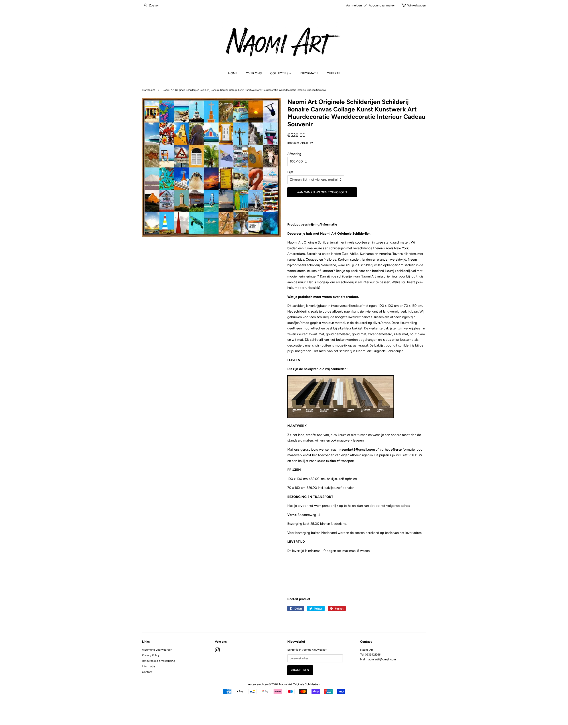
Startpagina (148, 89)
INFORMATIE (309, 73)
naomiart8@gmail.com (357, 450)
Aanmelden (354, 5)
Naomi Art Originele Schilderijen (299, 684)
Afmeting (294, 154)
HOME (232, 73)
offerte (396, 450)
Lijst (290, 172)
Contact (147, 671)
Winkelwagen (416, 5)
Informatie (148, 666)
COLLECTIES (279, 73)
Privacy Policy (151, 655)
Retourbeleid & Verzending (158, 660)
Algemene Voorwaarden (157, 649)
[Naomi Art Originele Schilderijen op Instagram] (217, 651)
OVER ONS (254, 73)
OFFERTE (333, 73)
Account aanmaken (382, 5)
